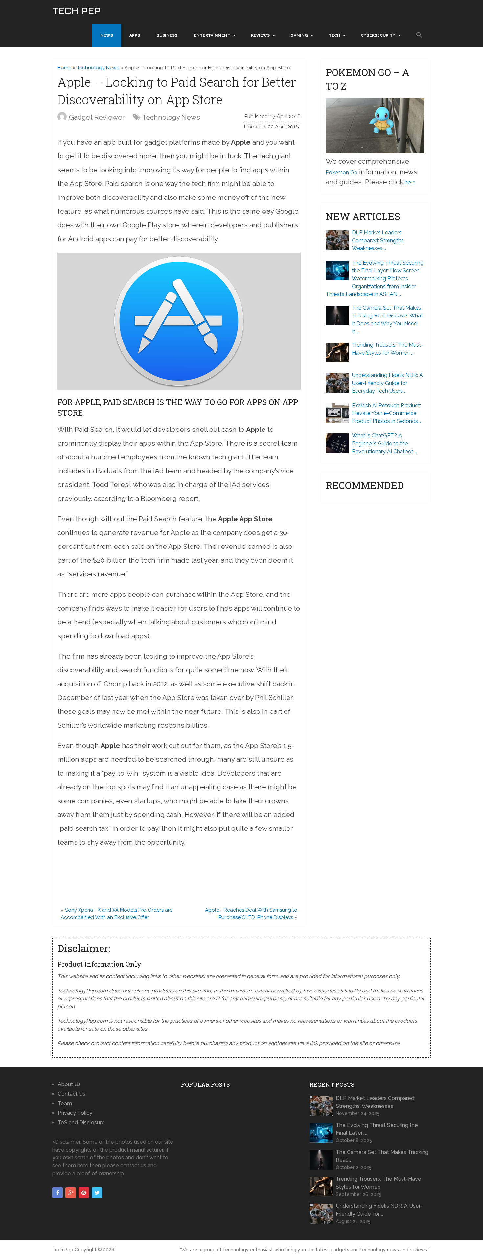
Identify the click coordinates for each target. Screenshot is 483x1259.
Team (65, 1103)
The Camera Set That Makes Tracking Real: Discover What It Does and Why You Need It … (387, 320)
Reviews (260, 35)
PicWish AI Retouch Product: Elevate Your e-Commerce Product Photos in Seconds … (387, 413)
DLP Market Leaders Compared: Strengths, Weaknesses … (378, 240)
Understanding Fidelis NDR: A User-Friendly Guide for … (379, 1210)
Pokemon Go (341, 172)
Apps (134, 35)
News (106, 35)
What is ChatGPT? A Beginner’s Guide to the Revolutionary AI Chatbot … (384, 443)
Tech (334, 35)
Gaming (299, 35)
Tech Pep (76, 12)
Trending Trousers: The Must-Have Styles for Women (378, 1183)
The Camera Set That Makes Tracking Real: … (382, 1156)
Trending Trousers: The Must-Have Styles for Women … (387, 349)
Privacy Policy (75, 1113)
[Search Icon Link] (419, 35)
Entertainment (212, 35)
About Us (69, 1084)
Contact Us (71, 1094)
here (410, 182)
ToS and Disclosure (81, 1122)
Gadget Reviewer (97, 117)
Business (166, 35)
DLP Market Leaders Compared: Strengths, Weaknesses (375, 1102)
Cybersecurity (378, 35)
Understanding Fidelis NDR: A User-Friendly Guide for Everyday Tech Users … (387, 383)
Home (64, 68)
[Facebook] (57, 1192)
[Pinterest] (84, 1192)
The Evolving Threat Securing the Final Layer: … (377, 1129)
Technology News (98, 68)
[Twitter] (97, 1192)
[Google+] (70, 1192)
